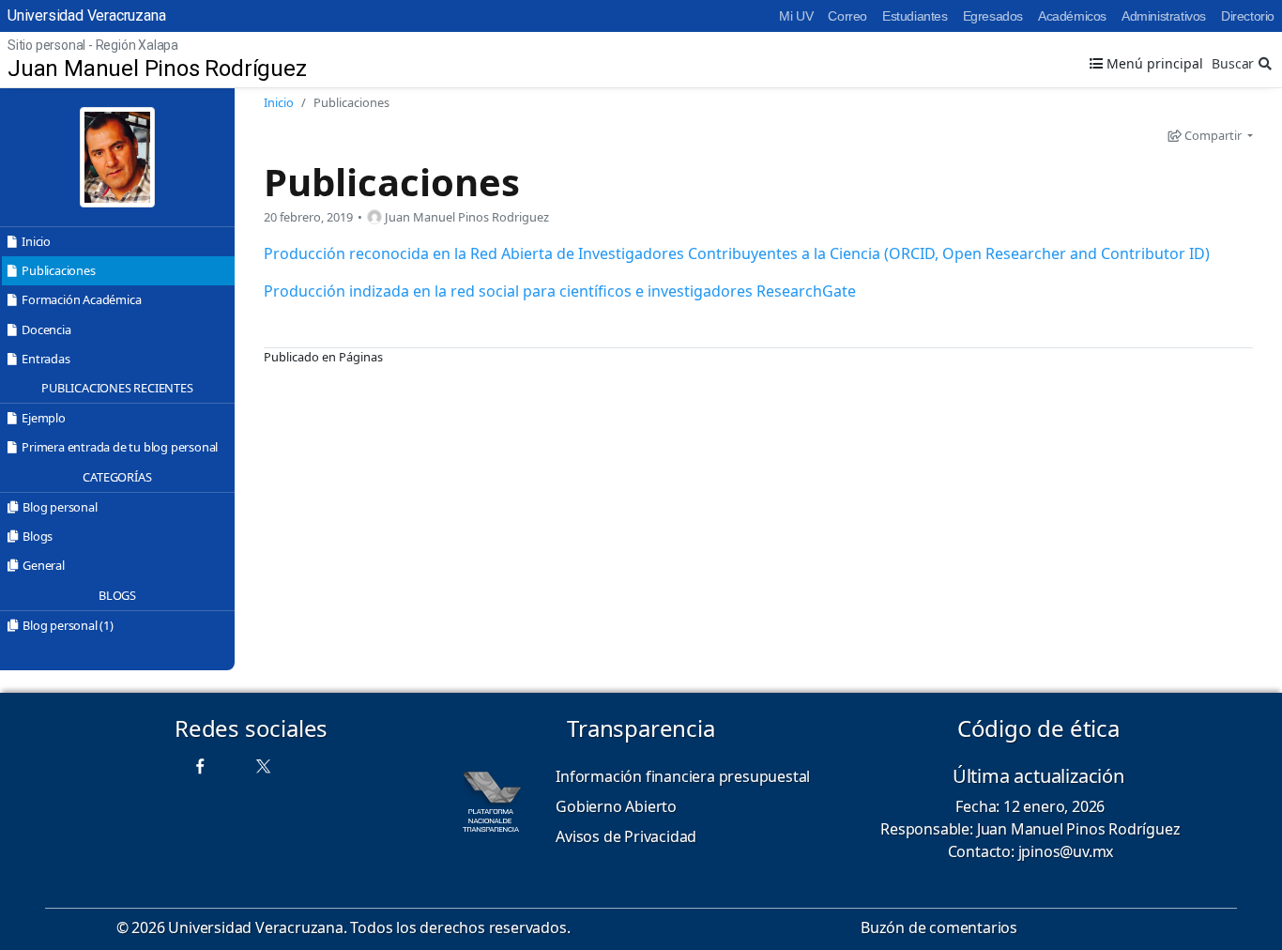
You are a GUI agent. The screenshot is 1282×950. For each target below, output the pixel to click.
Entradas (45, 358)
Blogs (38, 536)
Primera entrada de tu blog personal (120, 446)
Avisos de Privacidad (626, 836)
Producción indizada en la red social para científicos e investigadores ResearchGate (560, 291)
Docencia (46, 329)
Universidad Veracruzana (86, 15)
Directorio (1247, 15)
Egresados (993, 15)
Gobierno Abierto (616, 806)
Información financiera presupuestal (683, 776)
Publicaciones (58, 270)
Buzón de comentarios (939, 927)
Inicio (36, 241)
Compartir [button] (1213, 135)
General (44, 565)
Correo (847, 15)
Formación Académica (81, 299)
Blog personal (60, 506)
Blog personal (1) (68, 625)
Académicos (1072, 15)
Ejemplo (44, 417)
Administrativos (1164, 15)
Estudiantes (915, 15)
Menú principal (1153, 63)
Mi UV (796, 15)
